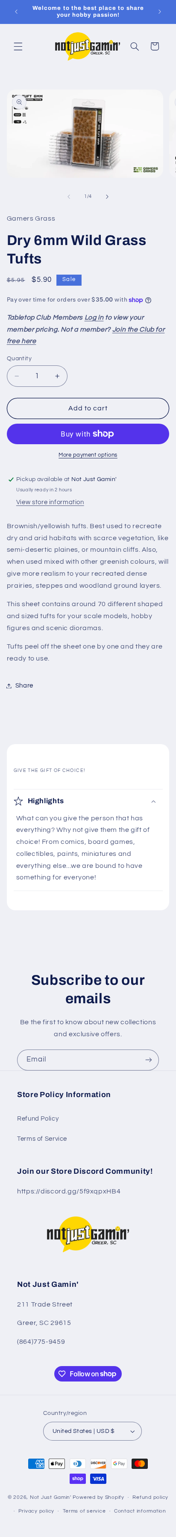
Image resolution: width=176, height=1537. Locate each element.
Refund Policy (38, 1118)
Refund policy (150, 1497)
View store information (50, 502)
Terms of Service (42, 1139)
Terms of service (84, 1511)
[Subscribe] (148, 1060)
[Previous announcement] (16, 11)
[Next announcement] (159, 11)
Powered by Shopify (98, 1497)
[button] (18, 46)
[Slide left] (68, 196)
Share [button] (24, 685)
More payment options (88, 455)
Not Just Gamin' (50, 1497)
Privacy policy (36, 1511)
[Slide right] (107, 196)
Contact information (140, 1511)
